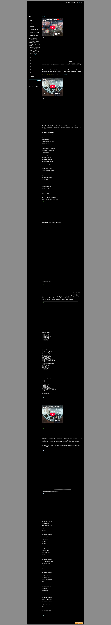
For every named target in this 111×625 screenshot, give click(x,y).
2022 (30, 60)
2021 (30, 62)
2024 (30, 57)
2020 (30, 63)
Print (81, 2)
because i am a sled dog (34, 35)
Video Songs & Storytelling (35, 47)
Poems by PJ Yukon (33, 53)
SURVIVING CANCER (34, 29)
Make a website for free (70, 623)
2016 (30, 69)
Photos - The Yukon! (33, 50)
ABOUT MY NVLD (33, 27)
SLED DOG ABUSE (33, 39)
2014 (30, 72)
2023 (30, 59)
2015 (30, 71)
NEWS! (31, 23)
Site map (73, 2)
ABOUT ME (32, 20)
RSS (77, 2)
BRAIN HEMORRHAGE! (34, 30)
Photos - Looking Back (34, 48)
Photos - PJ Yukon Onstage (35, 51)
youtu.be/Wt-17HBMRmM (63, 74)
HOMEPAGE (44, 16)
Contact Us (32, 74)
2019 (30, 65)
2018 (30, 66)
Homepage (68, 2)
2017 (30, 68)
